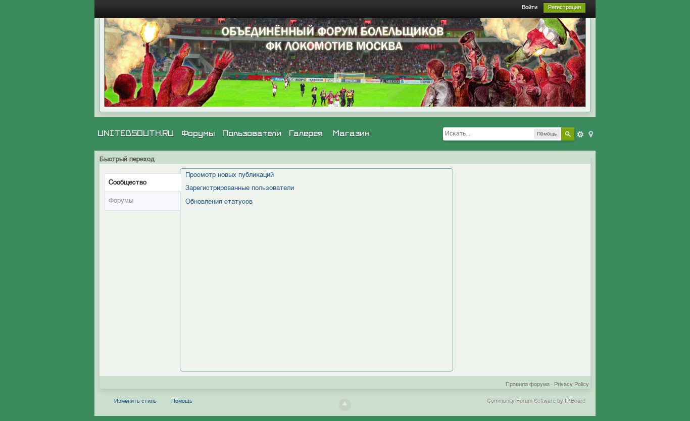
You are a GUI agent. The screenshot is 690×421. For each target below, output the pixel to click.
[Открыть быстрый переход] (590, 134)
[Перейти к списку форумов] (345, 62)
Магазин (351, 133)
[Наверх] (345, 405)
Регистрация (564, 8)
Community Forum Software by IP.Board (536, 401)
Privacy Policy (571, 385)
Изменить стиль (135, 401)
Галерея (306, 133)
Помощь (181, 401)
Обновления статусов (219, 202)
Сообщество (127, 182)
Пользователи (251, 133)
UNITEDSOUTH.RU (135, 133)
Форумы (198, 133)
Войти (529, 8)
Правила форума (528, 385)
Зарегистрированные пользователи (239, 188)
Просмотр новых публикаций (229, 175)
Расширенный (580, 134)
